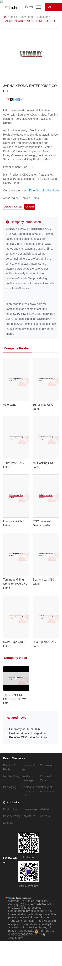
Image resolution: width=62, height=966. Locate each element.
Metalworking (11, 776)
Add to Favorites (13, 206)
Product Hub (10, 809)
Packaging (9, 787)
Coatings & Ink (28, 767)
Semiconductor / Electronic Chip (31, 791)
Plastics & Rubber (9, 767)
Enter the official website (44, 190)
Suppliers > (44, 16)
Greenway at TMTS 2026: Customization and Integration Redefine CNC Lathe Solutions (28, 733)
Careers (45, 816)
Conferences (29, 809)
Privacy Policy (11, 816)
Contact (29, 206)
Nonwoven (46, 765)
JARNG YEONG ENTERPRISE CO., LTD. (30, 20)
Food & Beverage (27, 778)
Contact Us (28, 816)
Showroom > (27, 16)
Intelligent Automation (47, 789)
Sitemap (8, 822)
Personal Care (45, 778)
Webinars (46, 809)
